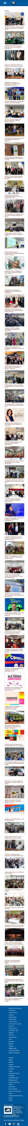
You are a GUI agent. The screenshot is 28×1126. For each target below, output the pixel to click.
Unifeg (6, 11)
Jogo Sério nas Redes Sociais (14, 1120)
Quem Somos (8, 1105)
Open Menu (5, 3)
